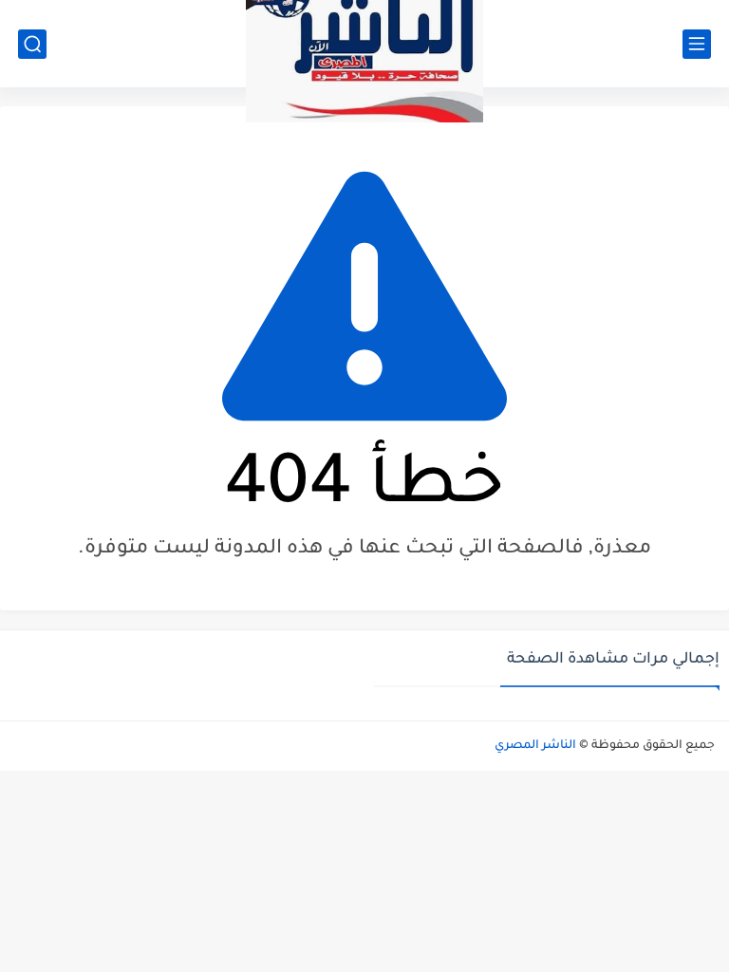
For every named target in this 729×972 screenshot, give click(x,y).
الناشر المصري (535, 746)
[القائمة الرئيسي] (696, 44)
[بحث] (32, 44)
